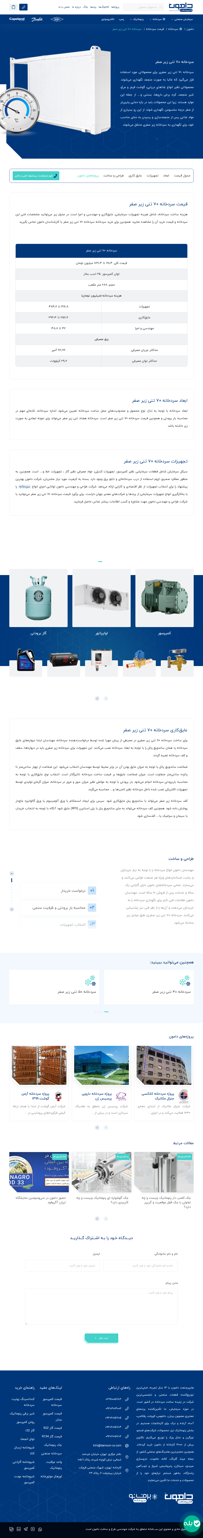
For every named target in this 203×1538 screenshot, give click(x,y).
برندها (93, 7)
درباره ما (76, 7)
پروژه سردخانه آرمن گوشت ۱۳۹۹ (35, 1096)
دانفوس (161, 1416)
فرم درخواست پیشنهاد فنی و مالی (34, 176)
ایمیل (96, 1254)
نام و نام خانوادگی (165, 1254)
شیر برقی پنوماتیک (22, 1414)
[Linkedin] (19, 1529)
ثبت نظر (103, 1338)
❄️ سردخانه (159, 19)
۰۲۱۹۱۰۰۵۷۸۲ (113, 1399)
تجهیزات (152, 175)
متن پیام (171, 1283)
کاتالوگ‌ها (104, 7)
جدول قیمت (182, 175)
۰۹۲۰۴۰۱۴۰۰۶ (113, 1408)
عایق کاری (135, 175)
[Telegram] (26, 1529)
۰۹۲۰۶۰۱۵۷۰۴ (113, 1427)
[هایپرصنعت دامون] (181, 7)
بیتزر (171, 1416)
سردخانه (24, 487)
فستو (140, 1430)
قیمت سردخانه (155, 29)
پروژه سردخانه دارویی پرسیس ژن (97, 1096)
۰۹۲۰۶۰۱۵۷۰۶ (113, 1436)
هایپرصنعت (187, 1388)
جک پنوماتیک (53, 1445)
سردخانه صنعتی (51, 1454)
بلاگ (85, 7)
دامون (190, 29)
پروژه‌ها (115, 7)
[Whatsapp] (40, 1529)
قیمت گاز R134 (52, 1437)
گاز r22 (30, 1431)
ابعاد (166, 175)
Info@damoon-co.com (107, 1446)
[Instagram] (33, 1529)
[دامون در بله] (11, 1529)
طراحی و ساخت (113, 175)
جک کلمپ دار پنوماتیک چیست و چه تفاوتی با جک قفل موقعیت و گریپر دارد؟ (166, 1202)
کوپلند (151, 1416)
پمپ (121, 19)
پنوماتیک (138, 19)
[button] (100, 561)
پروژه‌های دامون (88, 175)
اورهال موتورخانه (51, 1477)
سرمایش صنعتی (183, 19)
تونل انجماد (27, 1439)
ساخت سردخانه (164, 1402)
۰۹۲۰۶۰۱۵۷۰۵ (113, 1418)
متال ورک (175, 1437)
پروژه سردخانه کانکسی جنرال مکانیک (158, 1096)
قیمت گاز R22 (53, 1428)
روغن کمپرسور (25, 1422)
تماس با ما (64, 7)
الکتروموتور (107, 19)
